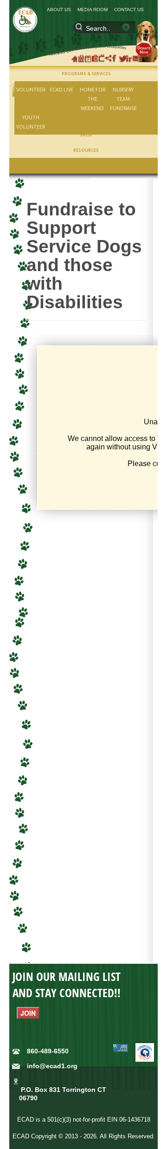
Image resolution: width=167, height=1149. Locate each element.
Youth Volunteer (30, 122)
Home (75, 58)
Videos (102, 58)
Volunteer (30, 89)
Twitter (123, 58)
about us (59, 9)
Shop (81, 58)
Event (88, 58)
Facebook (116, 58)
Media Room (92, 9)
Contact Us (129, 9)
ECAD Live (61, 89)
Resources (86, 150)
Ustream (109, 58)
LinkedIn (130, 58)
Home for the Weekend (92, 98)
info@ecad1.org (52, 1066)
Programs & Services (86, 74)
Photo (95, 58)
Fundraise (123, 107)
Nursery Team (123, 94)
